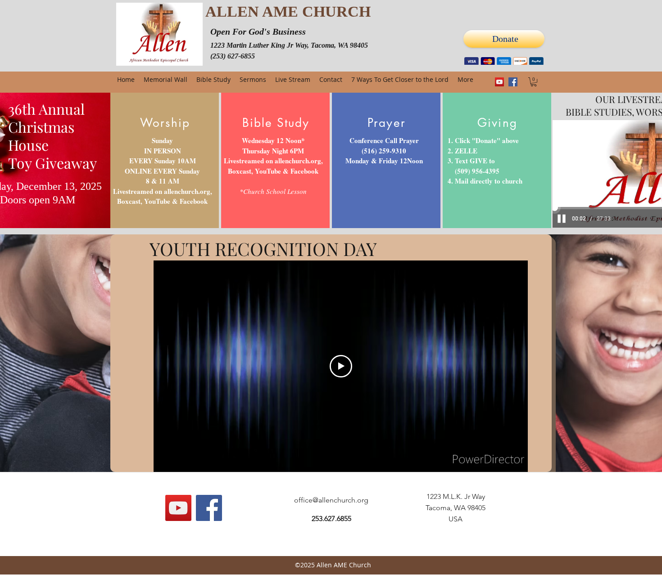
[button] (533, 81)
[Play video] (341, 366)
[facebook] (512, 81)
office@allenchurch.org (331, 500)
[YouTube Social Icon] (499, 81)
